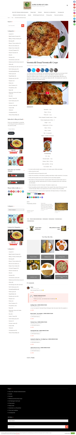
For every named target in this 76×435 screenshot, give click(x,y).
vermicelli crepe (59, 219)
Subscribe (11, 133)
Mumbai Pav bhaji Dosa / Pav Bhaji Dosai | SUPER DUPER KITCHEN (44, 339)
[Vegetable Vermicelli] (33, 206)
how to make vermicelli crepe (36, 219)
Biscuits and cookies (13, 45)
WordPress (62, 433)
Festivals (40, 12)
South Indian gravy (13, 100)
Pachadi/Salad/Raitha (13, 71)
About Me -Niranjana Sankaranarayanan (20, 12)
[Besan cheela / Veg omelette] (61, 206)
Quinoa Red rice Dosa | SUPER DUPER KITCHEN (40, 347)
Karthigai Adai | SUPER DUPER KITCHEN (39, 305)
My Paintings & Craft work (38, 15)
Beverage (11, 41)
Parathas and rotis (12, 78)
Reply (33, 292)
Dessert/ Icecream (12, 52)
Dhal (10, 55)
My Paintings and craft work (15, 66)
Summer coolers (12, 105)
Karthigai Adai (62, 256)
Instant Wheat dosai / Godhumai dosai (47, 277)
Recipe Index (33, 12)
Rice (10, 96)
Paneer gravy (11, 73)
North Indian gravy (13, 69)
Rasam (10, 90)
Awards (29, 15)
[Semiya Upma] (48, 207)
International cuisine (13, 59)
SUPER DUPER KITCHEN (40, 5)
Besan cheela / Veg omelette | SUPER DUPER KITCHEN (42, 313)
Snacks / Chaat (12, 98)
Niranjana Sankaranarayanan (40, 295)
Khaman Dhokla (33, 256)
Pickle (10, 83)
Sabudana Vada (33, 277)
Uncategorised (61, 12)
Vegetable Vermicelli (30, 210)
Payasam (11, 80)
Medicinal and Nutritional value (19, 15)
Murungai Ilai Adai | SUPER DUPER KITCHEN (40, 330)
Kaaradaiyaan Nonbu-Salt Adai (61, 277)
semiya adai (45, 219)
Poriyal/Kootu (12, 87)
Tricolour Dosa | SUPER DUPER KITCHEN (39, 322)
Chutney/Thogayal (13, 50)
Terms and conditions (58, 15)
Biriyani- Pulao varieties (14, 43)
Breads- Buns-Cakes (13, 48)
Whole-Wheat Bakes (13, 114)
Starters (10, 103)
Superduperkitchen (30, 65)
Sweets (10, 107)
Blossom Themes (51, 433)
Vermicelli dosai (31, 221)
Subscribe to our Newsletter (50, 12)
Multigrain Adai (47, 256)
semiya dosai (51, 219)
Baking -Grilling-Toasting (14, 38)
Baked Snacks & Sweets (14, 36)
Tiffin (28, 60)
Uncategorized (12, 112)
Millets (10, 64)
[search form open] (67, 5)
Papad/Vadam (12, 76)
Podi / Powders (12, 85)
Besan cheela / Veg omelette (59, 210)
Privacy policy (49, 15)
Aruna (32, 287)
